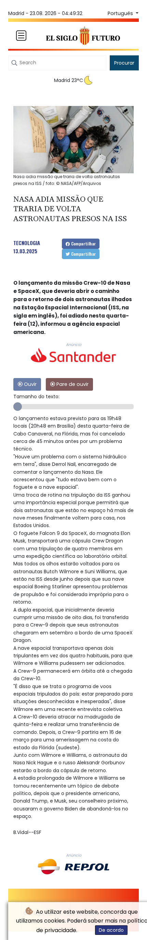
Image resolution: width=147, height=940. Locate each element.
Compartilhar (83, 243)
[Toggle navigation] (21, 35)
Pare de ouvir (72, 384)
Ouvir (30, 384)
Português (121, 13)
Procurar (124, 62)
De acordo (111, 930)
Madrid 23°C (68, 80)
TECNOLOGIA (26, 242)
